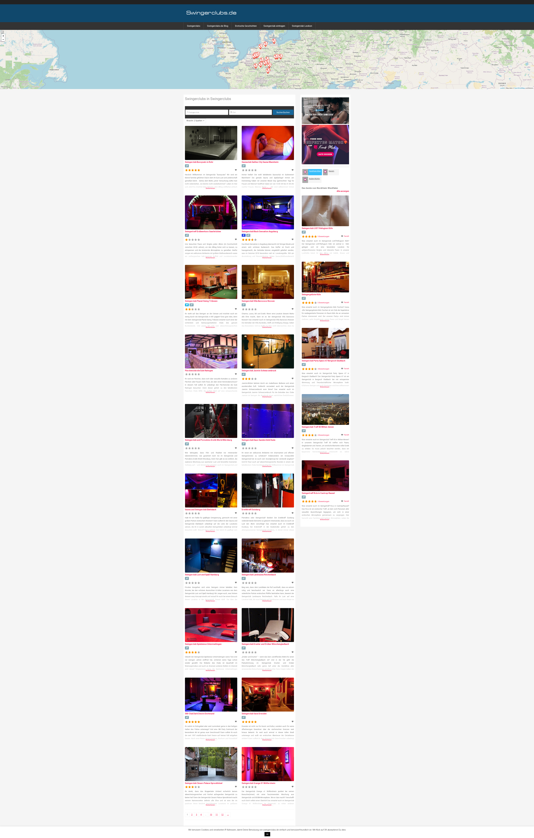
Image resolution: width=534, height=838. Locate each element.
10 (211, 815)
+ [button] (3, 35)
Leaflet (502, 88)
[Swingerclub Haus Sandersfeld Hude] (260, 46)
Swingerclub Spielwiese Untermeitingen (203, 644)
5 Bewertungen (323, 236)
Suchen (283, 112)
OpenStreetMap (519, 88)
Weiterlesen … (211, 188)
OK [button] (267, 834)
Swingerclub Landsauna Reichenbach (259, 575)
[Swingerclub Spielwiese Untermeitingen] (267, 70)
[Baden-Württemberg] (305, 180)
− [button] (3, 39)
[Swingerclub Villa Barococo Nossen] (275, 56)
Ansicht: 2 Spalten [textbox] (194, 120)
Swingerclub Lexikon (302, 26)
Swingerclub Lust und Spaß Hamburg (202, 575)
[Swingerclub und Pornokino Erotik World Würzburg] (265, 63)
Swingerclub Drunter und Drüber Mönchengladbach (265, 644)
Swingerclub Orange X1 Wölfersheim (258, 783)
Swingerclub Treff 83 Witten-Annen (318, 427)
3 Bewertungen (323, 501)
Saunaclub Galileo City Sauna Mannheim (260, 162)
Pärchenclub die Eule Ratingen (199, 370)
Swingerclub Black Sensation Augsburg (260, 231)
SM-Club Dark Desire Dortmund (199, 714)
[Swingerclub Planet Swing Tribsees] (273, 41)
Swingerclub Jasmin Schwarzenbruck (259, 370)
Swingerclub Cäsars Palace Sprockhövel (203, 783)
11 (217, 815)
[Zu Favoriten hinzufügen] (236, 170)
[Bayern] (325, 172)
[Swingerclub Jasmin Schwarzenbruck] (269, 65)
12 (222, 815)
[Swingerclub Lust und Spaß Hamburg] (265, 43)
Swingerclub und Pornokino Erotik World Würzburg (208, 440)
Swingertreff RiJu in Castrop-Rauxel (318, 493)
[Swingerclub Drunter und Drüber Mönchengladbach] (253, 56)
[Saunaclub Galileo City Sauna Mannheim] (260, 64)
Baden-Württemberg (315, 179)
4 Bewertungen (323, 369)
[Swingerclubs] (211, 15)
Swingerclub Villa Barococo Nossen (258, 301)
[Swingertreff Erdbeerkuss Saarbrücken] (255, 65)
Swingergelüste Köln (311, 294)
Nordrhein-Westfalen (315, 171)
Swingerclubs (193, 26)
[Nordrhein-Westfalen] (305, 172)
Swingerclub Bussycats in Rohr (199, 162)
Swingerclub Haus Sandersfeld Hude (258, 440)
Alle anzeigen (343, 191)
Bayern (331, 171)
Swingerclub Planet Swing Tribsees (201, 301)
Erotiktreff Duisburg (251, 509)
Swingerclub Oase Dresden (254, 714)
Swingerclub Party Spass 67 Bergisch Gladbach (323, 361)
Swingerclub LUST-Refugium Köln (317, 228)
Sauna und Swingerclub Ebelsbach (200, 509)
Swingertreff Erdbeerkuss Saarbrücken (203, 231)
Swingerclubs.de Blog (217, 26)
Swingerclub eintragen (274, 26)
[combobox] (195, 120)
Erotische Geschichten (246, 26)
